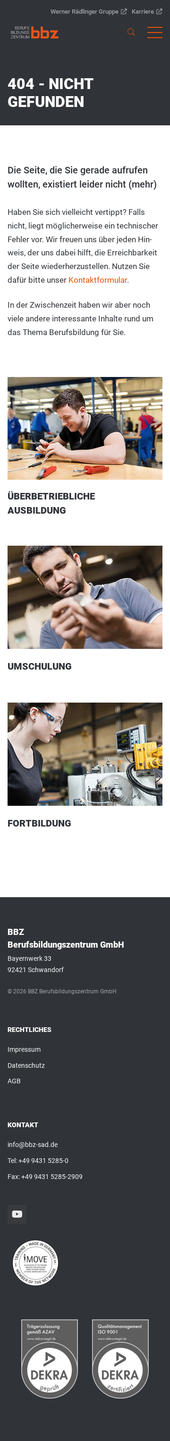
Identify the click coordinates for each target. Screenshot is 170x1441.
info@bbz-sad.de (33, 1144)
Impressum (24, 1049)
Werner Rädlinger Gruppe (85, 11)
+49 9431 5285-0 (43, 1160)
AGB (14, 1081)
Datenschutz (26, 1065)
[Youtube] (17, 1214)
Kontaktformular (97, 280)
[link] (35, 32)
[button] (155, 32)
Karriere (143, 11)
